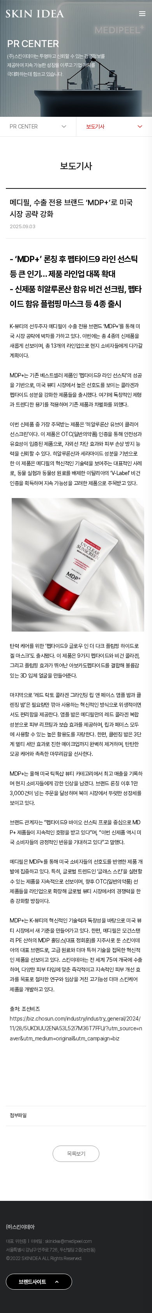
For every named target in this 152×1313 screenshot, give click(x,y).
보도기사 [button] (95, 126)
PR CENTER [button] (24, 126)
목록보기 (76, 1154)
